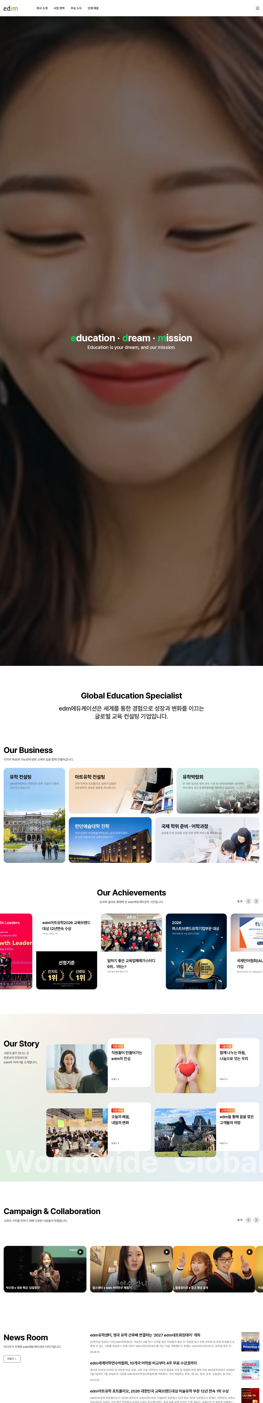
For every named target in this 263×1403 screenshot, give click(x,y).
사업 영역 (59, 8)
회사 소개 (42, 8)
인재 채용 (93, 8)
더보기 (10, 1358)
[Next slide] (256, 901)
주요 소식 (76, 8)
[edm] (11, 8)
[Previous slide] (248, 901)
